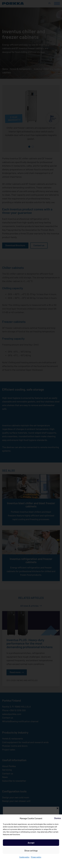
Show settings (31, 850)
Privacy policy (36, 857)
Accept (31, 842)
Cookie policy (24, 857)
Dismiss (57, 818)
